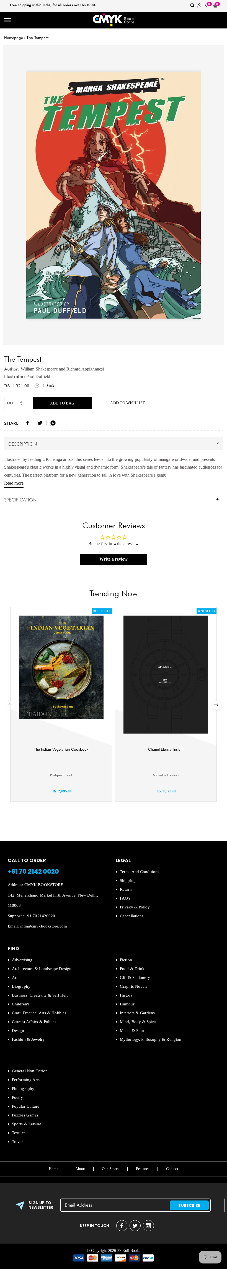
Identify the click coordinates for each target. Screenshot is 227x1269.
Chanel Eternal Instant (165, 749)
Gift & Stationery (135, 977)
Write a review (113, 559)
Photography (23, 1088)
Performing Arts (26, 1080)
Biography (21, 986)
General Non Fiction (30, 1071)
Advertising (22, 960)
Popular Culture (26, 1106)
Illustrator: (14, 376)
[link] (192, 6)
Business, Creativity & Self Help (40, 995)
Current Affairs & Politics (34, 1022)
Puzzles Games (25, 1115)
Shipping (128, 880)
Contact (172, 1169)
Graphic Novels (133, 986)
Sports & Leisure (27, 1124)
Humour (127, 1004)
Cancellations (131, 916)
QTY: (10, 403)
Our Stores (110, 1169)
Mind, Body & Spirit (138, 1022)
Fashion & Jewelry (28, 1039)
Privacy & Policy (135, 907)
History (126, 995)
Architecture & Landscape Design (41, 968)
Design (18, 1030)
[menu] (7, 20)
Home (53, 1169)
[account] (199, 6)
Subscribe (189, 1205)
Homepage (13, 37)
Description (114, 443)
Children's (21, 1004)
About (80, 1169)
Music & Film (132, 1030)
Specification (111, 500)
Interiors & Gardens (137, 1013)
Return (126, 889)
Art (14, 977)
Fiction (126, 960)
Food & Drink (132, 968)
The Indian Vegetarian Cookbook (61, 749)
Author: (11, 369)
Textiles (18, 1133)
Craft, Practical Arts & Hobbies (39, 1013)
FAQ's (125, 898)
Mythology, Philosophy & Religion (150, 1039)
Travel (17, 1141)
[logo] (113, 20)
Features (142, 1169)
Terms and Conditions (139, 871)
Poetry (17, 1097)
